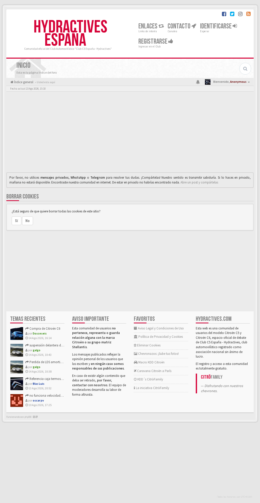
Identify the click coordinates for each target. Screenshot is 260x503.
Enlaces (148, 26)
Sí (16, 221)
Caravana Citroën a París (153, 371)
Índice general (23, 82)
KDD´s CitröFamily (150, 379)
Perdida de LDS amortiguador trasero (55, 362)
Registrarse (153, 41)
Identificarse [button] (216, 26)
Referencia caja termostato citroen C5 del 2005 (61, 379)
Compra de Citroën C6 (44, 328)
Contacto (179, 26)
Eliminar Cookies (148, 345)
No (27, 221)
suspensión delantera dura (47, 345)
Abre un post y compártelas (199, 182)
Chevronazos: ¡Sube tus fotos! (158, 353)
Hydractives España (70, 33)
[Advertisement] (130, 133)
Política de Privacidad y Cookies (160, 336)
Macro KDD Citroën (151, 362)
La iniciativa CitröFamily (152, 388)
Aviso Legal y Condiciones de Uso (160, 328)
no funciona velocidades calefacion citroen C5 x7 (63, 395)
